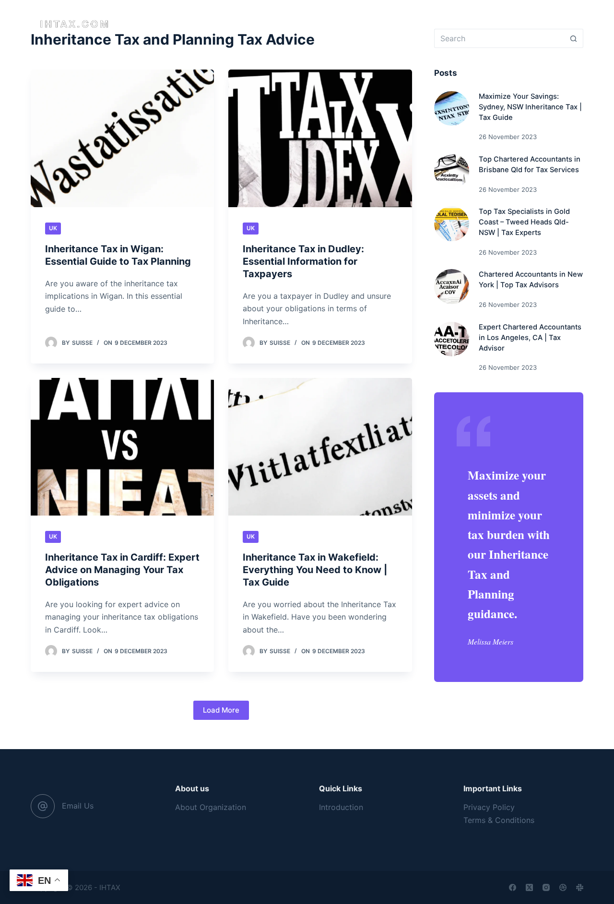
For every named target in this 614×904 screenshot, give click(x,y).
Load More (221, 710)
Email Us (78, 805)
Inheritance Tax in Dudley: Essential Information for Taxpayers (303, 261)
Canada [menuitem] (256, 23)
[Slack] (579, 887)
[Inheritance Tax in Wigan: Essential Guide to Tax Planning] (122, 138)
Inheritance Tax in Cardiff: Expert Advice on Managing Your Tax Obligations (122, 570)
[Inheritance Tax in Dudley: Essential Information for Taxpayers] (320, 138)
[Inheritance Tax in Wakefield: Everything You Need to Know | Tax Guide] (320, 447)
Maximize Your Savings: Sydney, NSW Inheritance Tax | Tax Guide (530, 107)
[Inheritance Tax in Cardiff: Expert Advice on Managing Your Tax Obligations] (122, 447)
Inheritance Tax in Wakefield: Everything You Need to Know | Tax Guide (315, 570)
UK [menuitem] (345, 23)
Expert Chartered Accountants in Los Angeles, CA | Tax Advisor (530, 337)
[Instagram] (546, 887)
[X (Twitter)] (529, 887)
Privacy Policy (489, 807)
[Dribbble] (563, 887)
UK (53, 228)
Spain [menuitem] (422, 23)
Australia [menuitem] (200, 23)
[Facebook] (512, 887)
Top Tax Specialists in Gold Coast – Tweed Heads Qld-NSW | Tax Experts (524, 222)
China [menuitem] (304, 23)
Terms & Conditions (498, 820)
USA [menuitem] (381, 23)
